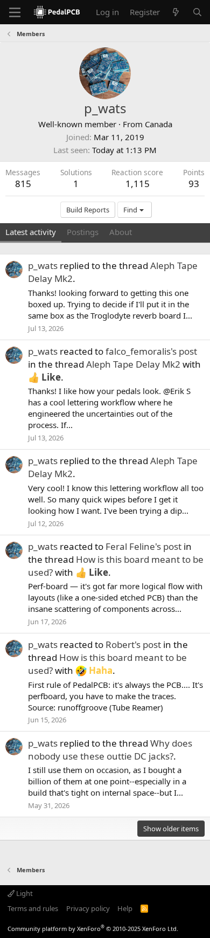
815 (23, 183)
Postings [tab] (83, 231)
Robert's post (133, 644)
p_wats (43, 265)
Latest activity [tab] (30, 231)
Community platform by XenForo (93, 929)
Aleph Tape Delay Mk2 (133, 364)
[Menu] (14, 12)
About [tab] (120, 231)
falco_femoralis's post (151, 351)
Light (24, 893)
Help (124, 908)
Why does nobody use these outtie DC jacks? (110, 749)
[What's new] (175, 12)
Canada (158, 124)
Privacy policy (88, 908)
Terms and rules (33, 908)
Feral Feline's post (143, 546)
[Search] (197, 12)
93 (193, 183)
